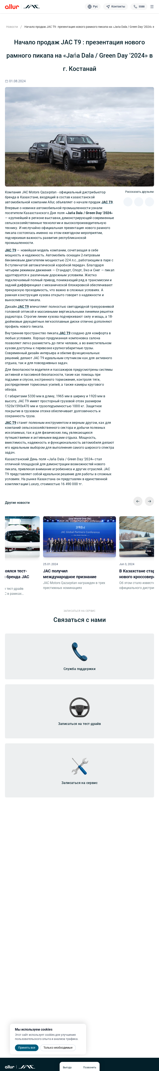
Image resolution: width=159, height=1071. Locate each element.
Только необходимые (57, 1047)
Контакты (118, 6)
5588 (142, 6)
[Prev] (137, 501)
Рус (95, 6)
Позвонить (89, 1067)
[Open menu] (152, 6)
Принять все (26, 1047)
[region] (79, 554)
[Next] (149, 501)
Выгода (67, 1067)
